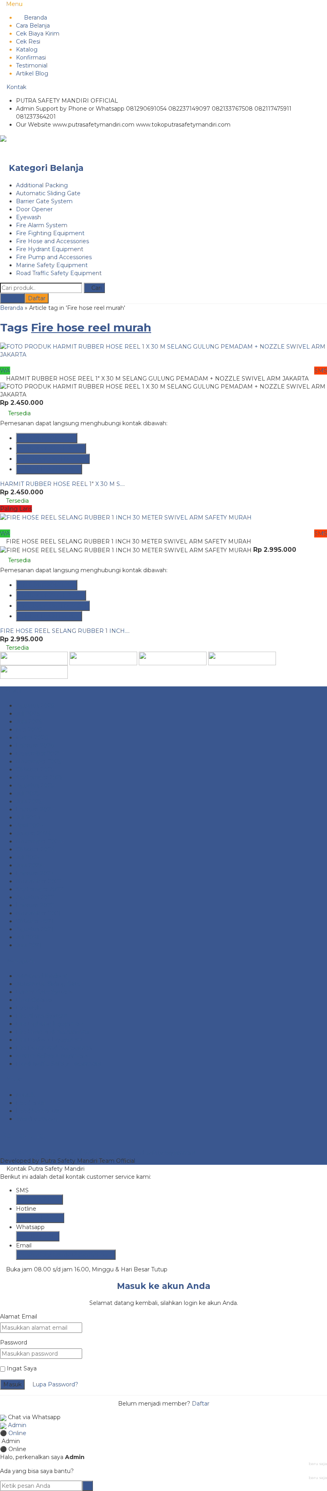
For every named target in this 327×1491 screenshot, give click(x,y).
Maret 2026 (32, 737)
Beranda (34, 17)
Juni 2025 (29, 801)
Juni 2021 (28, 945)
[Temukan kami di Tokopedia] (242, 658)
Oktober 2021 (34, 921)
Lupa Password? (55, 1384)
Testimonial (31, 65)
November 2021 (38, 913)
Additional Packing (42, 185)
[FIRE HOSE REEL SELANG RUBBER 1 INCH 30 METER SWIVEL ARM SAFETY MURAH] (126, 516)
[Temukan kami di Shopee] (173, 658)
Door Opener (34, 209)
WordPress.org (36, 1118)
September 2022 (39, 889)
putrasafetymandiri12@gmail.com (65, 1254)
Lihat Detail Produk (51, 469)
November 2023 (38, 841)
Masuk (12, 298)
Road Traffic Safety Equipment (59, 273)
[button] (94, 288)
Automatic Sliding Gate (48, 193)
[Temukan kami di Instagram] (103, 658)
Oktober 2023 (35, 849)
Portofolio (22, 1135)
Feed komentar (37, 1110)
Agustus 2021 (34, 929)
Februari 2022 (35, 905)
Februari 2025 (34, 809)
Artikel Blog (32, 73)
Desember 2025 (38, 753)
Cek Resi (28, 41)
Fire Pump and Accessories (54, 257)
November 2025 (38, 761)
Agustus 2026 (35, 705)
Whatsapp (53, 458)
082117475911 (37, 1236)
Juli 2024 (28, 817)
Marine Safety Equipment (52, 265)
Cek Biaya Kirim (37, 33)
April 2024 (29, 825)
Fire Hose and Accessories (52, 241)
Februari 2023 (35, 873)
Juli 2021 (27, 937)
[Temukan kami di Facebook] (34, 658)
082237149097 (40, 1217)
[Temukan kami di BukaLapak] (34, 671)
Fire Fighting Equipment (50, 233)
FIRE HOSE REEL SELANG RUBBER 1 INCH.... (65, 630)
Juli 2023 (28, 857)
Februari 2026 (35, 745)
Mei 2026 (28, 729)
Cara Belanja (33, 25)
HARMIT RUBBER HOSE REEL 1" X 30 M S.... (62, 484)
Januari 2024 (33, 833)
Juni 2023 (29, 865)
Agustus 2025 (35, 785)
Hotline (51, 448)
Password (13, 1342)
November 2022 (38, 881)
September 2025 (39, 777)
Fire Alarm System (41, 225)
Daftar (36, 298)
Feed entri (30, 1102)
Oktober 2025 (35, 769)
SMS (46, 438)
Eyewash (28, 217)
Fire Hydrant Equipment (49, 249)
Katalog (26, 49)
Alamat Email (18, 1316)
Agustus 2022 (35, 897)
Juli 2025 (27, 793)
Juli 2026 (28, 713)
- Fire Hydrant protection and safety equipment (98, 1152)
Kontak (15, 87)
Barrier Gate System (44, 201)
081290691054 (39, 1199)
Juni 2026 (29, 721)
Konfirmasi (31, 57)
